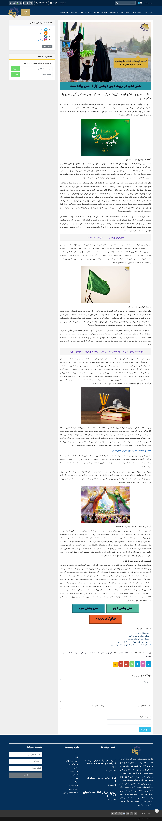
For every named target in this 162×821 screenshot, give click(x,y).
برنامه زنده (92, 652)
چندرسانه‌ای (64, 12)
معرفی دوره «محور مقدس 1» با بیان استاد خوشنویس (130, 644)
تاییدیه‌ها (96, 12)
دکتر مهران (109, 652)
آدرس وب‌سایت (145, 716)
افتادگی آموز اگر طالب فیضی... (138, 639)
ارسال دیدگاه (145, 729)
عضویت (15, 68)
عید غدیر (83, 652)
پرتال (139, 819)
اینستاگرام (40, 40)
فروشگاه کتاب (125, 12)
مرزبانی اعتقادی (73, 652)
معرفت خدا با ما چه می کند (139, 636)
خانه (151, 12)
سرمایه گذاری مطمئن (141, 633)
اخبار (145, 12)
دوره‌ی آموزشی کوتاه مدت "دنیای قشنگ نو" (99, 793)
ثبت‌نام (147, 3)
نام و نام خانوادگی (144, 705)
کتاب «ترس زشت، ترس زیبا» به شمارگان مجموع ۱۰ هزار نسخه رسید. (100, 764)
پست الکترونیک (98, 705)
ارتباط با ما (88, 12)
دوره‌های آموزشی (137, 12)
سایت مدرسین (25, 12)
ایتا (42, 33)
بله (42, 36)
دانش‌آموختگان (114, 12)
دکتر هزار (100, 652)
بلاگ (81, 12)
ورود (151, 3)
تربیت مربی (73, 12)
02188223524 (42, 3)
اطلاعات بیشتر (47, 46)
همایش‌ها (104, 12)
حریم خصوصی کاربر (70, 792)
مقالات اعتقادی (124, 652)
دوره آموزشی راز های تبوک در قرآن (101, 779)
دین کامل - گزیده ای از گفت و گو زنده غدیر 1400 (132, 641)
